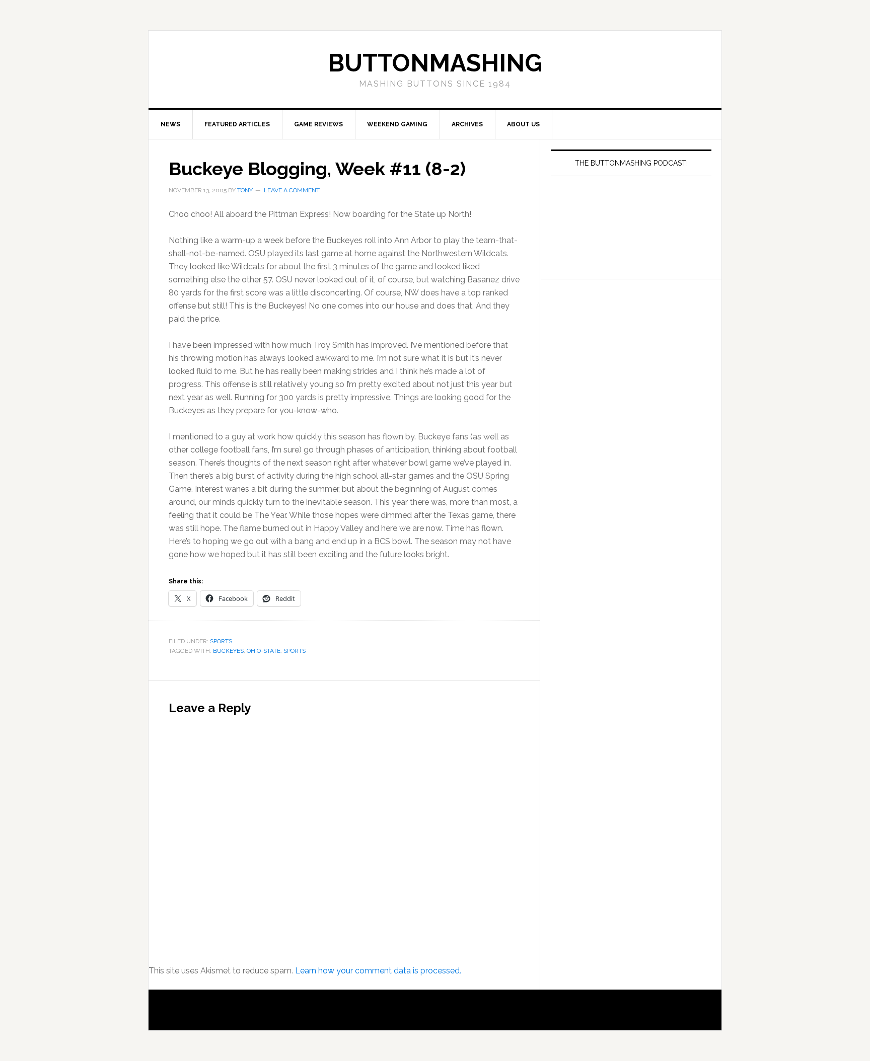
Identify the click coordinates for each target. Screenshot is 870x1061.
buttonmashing (435, 63)
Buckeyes (228, 650)
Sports (221, 641)
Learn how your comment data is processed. (378, 970)
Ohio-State (263, 650)
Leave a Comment (292, 190)
